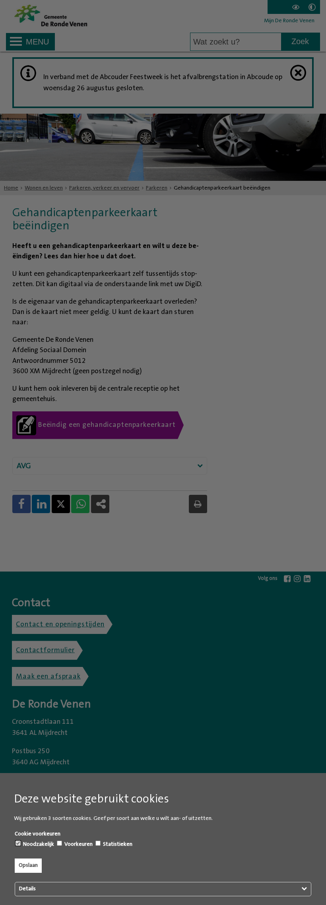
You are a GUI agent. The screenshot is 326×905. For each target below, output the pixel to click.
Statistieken (117, 844)
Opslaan (28, 865)
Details (27, 889)
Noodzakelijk (38, 844)
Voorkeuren (78, 844)
